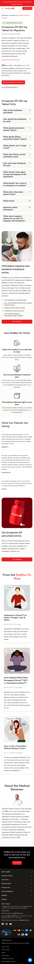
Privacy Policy (5, 955)
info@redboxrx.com (18, 913)
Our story (17, 863)
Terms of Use (5, 947)
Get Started (17, 321)
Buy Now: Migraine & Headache (13, 82)
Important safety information (11, 60)
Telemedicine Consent (8, 958)
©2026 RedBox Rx (7, 940)
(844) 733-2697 (11, 916)
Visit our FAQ (5, 910)
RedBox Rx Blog (22, 577)
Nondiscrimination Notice (8, 961)
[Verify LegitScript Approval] (6, 935)
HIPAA (3, 952)
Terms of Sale (5, 950)
